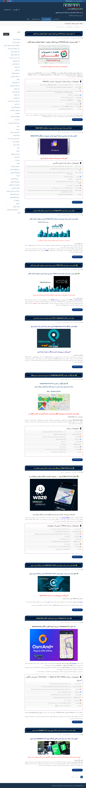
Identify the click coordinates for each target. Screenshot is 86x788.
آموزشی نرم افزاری (14, 110)
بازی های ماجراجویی (14, 85)
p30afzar (80, 38)
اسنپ (46, 357)
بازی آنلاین (17, 70)
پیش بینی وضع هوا (15, 154)
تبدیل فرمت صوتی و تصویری (12, 191)
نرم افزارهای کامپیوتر (15, 172)
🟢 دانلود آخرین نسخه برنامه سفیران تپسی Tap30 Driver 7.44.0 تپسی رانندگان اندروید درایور (54, 565)
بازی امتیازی (16, 95)
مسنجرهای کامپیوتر (15, 181)
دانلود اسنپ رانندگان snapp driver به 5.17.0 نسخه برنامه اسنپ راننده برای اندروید (53, 318)
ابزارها (18, 151)
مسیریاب (74, 663)
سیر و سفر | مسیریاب (13, 123)
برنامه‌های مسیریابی (65, 517)
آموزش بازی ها (16, 42)
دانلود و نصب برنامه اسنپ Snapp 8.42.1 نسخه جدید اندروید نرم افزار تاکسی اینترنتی (54, 210)
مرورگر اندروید (16, 141)
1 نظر (58, 38)
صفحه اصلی (6, 9)
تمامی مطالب (77, 26)
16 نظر (58, 214)
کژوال (18, 79)
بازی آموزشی (16, 98)
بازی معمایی (16, 88)
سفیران (81, 601)
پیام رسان (17, 119)
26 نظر (59, 734)
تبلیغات (18, 212)
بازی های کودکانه (15, 73)
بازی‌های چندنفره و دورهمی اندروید (11, 45)
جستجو (18, 32)
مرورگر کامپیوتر (14, 178)
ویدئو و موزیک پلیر (15, 188)
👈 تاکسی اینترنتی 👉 (77, 299)
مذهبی (18, 126)
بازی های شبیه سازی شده (13, 101)
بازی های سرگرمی (15, 76)
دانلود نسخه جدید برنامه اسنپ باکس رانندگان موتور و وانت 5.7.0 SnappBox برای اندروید (54, 730)
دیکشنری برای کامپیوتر (14, 185)
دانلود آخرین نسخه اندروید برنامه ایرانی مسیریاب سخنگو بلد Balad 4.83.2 (54, 128)
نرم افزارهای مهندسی (14, 197)
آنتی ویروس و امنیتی (14, 132)
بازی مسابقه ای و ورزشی (13, 48)
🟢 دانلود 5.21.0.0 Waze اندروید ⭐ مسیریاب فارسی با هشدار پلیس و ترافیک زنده (54, 468)
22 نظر (58, 569)
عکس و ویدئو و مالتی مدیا (13, 138)
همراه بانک (17, 157)
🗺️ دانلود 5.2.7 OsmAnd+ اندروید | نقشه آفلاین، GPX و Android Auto (53, 618)
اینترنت (17, 175)
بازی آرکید (17, 104)
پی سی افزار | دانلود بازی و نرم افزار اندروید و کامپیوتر (69, 12)
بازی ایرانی (17, 67)
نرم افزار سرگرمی (15, 166)
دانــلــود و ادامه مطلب (77, 119)
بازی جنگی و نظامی (14, 54)
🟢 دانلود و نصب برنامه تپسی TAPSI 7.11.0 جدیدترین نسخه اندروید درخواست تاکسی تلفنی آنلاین (53, 265)
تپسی (30, 245)
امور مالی (17, 160)
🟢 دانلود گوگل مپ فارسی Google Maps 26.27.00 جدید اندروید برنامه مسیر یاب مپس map (54, 375)
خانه (82, 26)
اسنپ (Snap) (54, 299)
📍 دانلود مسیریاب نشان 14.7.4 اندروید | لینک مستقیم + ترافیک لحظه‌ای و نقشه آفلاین (54, 33)
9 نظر (61, 379)
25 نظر (58, 322)
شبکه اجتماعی (16, 135)
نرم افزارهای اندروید (69, 26)
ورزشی (17, 129)
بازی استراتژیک (16, 60)
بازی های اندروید (16, 39)
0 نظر (61, 622)
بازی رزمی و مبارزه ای (14, 57)
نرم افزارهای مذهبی (14, 169)
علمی (18, 147)
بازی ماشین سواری (15, 51)
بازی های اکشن (15, 64)
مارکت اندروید (16, 144)
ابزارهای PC (16, 200)
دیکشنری (17, 113)
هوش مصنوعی (16, 206)
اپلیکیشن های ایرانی (64, 38)
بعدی (72, 777)
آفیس (18, 163)
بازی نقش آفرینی (15, 82)
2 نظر (59, 269)
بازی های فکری (15, 91)
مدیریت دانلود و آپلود (14, 194)
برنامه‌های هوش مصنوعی (12, 209)
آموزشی (17, 203)
